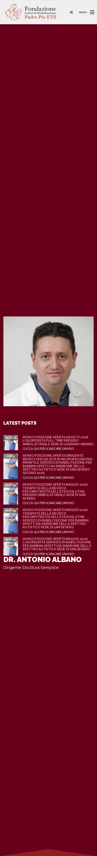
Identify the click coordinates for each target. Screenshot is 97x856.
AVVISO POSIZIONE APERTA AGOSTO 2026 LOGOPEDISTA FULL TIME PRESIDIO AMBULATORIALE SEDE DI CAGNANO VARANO (58, 440)
